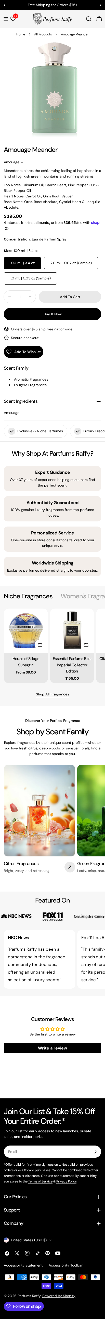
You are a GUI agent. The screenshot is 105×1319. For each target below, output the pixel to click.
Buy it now (53, 314)
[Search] (89, 19)
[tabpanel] (52, 646)
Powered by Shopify (58, 1296)
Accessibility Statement (23, 1265)
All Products (43, 34)
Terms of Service (40, 1181)
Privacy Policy (66, 1181)
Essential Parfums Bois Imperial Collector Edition (72, 665)
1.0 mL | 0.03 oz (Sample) (30, 278)
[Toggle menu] (6, 19)
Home (20, 34)
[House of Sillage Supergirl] (26, 631)
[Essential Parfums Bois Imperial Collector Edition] (72, 631)
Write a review (52, 1048)
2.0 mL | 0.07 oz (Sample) (71, 263)
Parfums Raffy (29, 1296)
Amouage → (14, 162)
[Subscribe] (95, 1151)
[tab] (28, 596)
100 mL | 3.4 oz (22, 263)
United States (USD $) (29, 1240)
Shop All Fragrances (52, 694)
